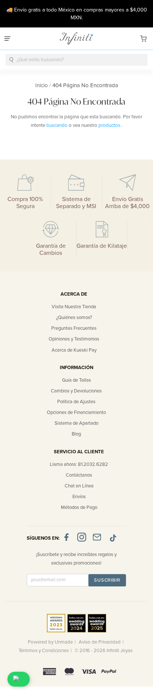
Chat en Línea (79, 486)
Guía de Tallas (76, 380)
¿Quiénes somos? (74, 317)
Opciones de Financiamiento (76, 412)
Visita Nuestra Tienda (74, 307)
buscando (57, 125)
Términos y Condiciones (44, 651)
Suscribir (107, 580)
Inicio (42, 85)
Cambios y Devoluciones (76, 391)
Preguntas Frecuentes (74, 328)
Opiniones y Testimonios (74, 339)
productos (109, 125)
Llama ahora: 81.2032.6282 (79, 464)
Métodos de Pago (79, 507)
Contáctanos (79, 475)
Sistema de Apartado (76, 423)
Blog (76, 434)
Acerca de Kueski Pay (74, 350)
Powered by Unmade (50, 642)
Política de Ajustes (76, 402)
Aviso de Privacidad (100, 642)
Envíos (79, 497)
